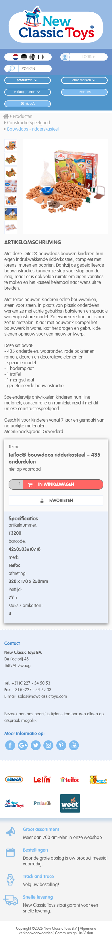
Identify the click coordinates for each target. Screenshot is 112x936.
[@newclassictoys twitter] (36, 745)
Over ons (84, 92)
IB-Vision (86, 933)
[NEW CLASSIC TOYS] (56, 24)
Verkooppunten (24, 92)
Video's (30, 104)
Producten (24, 80)
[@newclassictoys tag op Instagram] (49, 745)
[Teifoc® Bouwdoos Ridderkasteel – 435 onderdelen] (9, 145)
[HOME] (6, 117)
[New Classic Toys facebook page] (10, 745)
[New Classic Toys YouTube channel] (74, 745)
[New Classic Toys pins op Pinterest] (61, 745)
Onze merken (81, 80)
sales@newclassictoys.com (42, 696)
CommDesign (66, 933)
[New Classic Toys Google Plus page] (23, 745)
